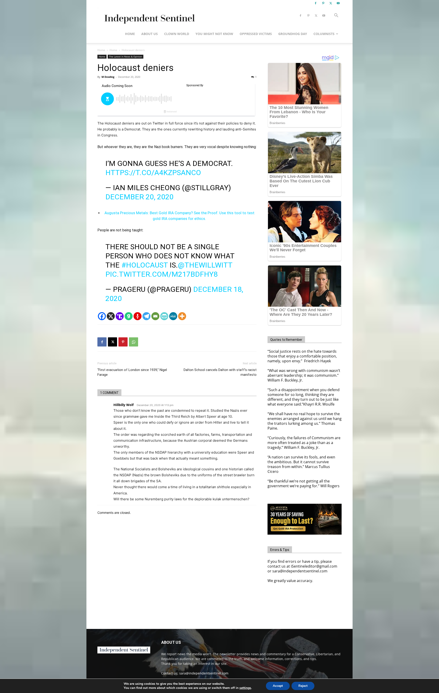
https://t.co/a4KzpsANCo (153, 172)
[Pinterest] (323, 3)
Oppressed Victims (256, 34)
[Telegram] (146, 316)
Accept (278, 686)
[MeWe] (173, 316)
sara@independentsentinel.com (203, 673)
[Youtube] (338, 3)
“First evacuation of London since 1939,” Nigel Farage (132, 372)
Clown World (176, 34)
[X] (330, 3)
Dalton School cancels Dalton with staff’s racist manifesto (220, 372)
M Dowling (108, 77)
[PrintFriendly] (164, 316)
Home (130, 34)
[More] (182, 316)
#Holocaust (144, 265)
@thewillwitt (205, 265)
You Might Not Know (214, 34)
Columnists (324, 34)
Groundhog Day (292, 34)
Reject (303, 686)
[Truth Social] (120, 316)
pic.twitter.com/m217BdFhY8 (161, 274)
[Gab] (129, 316)
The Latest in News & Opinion (125, 56)
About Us (149, 34)
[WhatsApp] (133, 341)
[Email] (155, 316)
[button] (336, 16)
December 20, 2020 (139, 196)
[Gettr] (138, 316)
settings (245, 688)
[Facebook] (315, 3)
